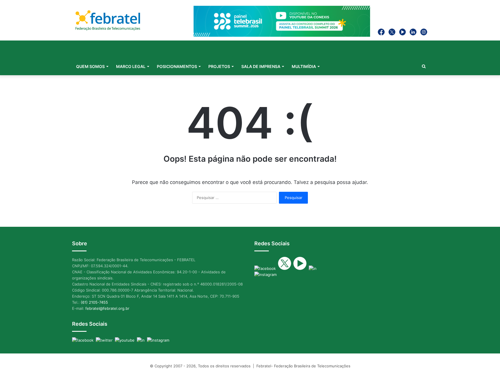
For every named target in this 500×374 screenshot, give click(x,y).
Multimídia (304, 66)
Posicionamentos (177, 66)
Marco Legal (131, 66)
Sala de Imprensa (260, 66)
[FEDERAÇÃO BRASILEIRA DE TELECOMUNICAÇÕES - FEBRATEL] (107, 21)
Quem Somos (90, 66)
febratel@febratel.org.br (107, 308)
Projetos (219, 66)
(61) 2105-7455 (94, 302)
